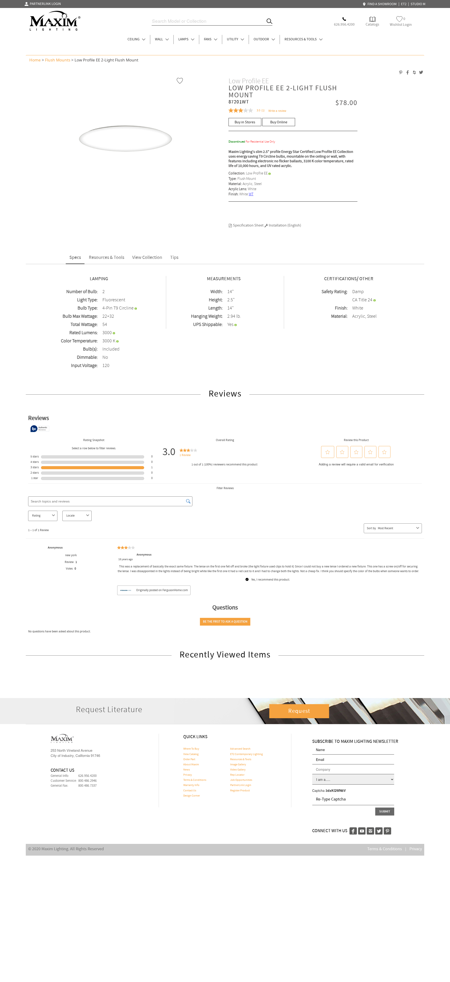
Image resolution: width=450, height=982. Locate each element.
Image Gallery (238, 765)
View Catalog (191, 754)
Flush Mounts (57, 60)
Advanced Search (240, 749)
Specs (75, 257)
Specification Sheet (247, 225)
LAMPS (183, 39)
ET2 (403, 4)
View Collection (147, 257)
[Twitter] (379, 830)
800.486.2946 (87, 780)
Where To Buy (191, 749)
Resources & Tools (106, 257)
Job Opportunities (241, 780)
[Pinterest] (387, 830)
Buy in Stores (245, 122)
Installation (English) (284, 225)
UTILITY (233, 39)
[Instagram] (370, 830)
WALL (159, 39)
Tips (174, 257)
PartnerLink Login (240, 785)
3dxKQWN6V (336, 790)
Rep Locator (237, 775)
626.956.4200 (87, 776)
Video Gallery (238, 770)
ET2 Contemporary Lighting (246, 754)
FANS (208, 39)
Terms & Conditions (194, 780)
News (186, 770)
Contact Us (189, 791)
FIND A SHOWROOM (381, 4)
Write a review (277, 111)
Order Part (189, 759)
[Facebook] (353, 830)
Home (35, 60)
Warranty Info (191, 785)
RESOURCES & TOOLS (301, 39)
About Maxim (191, 765)
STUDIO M (418, 4)
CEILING (134, 39)
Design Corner (191, 796)
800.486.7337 (87, 785)
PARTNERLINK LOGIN (44, 4)
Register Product (240, 791)
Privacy (187, 775)
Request (299, 711)
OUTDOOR (262, 39)
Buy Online (278, 122)
